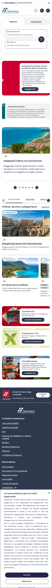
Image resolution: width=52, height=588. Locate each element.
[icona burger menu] (48, 11)
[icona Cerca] (42, 11)
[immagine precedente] (15, 187)
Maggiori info (30, 89)
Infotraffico (10, 3)
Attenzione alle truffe (16, 106)
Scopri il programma (33, 320)
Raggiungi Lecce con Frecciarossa (22, 243)
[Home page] (10, 10)
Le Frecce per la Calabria (15, 284)
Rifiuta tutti (27, 581)
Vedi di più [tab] (36, 21)
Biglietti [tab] (13, 21)
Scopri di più (42, 395)
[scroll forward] (48, 200)
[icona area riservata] (36, 11)
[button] (26, 38)
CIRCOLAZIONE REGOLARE (21, 3)
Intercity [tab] (44, 199)
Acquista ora (30, 373)
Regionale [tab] (30, 199)
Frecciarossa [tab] (14, 199)
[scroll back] (3, 200)
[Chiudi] (49, 493)
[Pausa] (48, 3)
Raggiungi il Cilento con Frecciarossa (23, 161)
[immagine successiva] (36, 187)
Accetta (26, 575)
